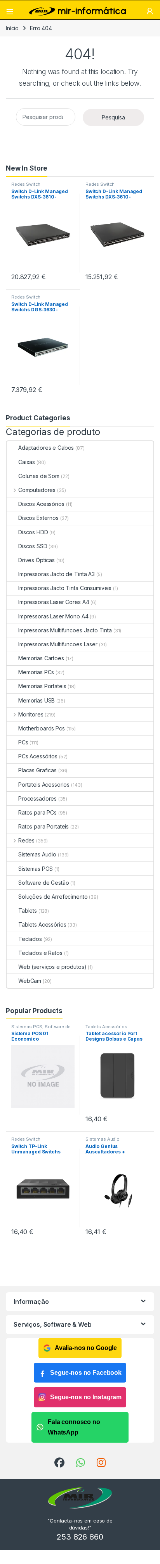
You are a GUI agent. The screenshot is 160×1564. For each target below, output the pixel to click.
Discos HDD (33, 532)
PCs (23, 742)
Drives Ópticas (36, 560)
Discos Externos (38, 517)
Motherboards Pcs (41, 728)
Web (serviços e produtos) (52, 966)
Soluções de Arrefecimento (53, 896)
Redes (26, 840)
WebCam (29, 980)
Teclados (30, 939)
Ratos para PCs (37, 812)
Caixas (26, 462)
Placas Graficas (37, 770)
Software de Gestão (43, 882)
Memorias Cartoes (41, 658)
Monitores (30, 714)
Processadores (37, 798)
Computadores (37, 490)
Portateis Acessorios (44, 784)
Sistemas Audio (37, 854)
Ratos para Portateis (43, 826)
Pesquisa (113, 117)
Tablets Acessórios (42, 924)
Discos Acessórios (41, 504)
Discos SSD (32, 546)
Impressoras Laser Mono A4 (53, 616)
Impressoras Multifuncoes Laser (57, 644)
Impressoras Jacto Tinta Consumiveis (64, 588)
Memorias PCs (36, 672)
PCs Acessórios (37, 756)
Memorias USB (36, 700)
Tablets (27, 910)
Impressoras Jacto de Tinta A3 (56, 574)
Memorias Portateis (42, 686)
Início (12, 28)
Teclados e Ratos (40, 952)
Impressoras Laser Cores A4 (53, 602)
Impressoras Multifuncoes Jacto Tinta (65, 630)
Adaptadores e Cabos (46, 447)
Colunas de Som (38, 476)
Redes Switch (25, 184)
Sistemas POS (35, 868)
